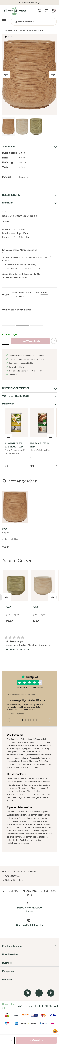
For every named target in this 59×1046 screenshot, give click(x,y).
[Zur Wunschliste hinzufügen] (54, 341)
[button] (6, 37)
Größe (5, 294)
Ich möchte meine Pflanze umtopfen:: (19, 249)
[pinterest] (50, 993)
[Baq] (15, 507)
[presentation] (6, 74)
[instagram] (27, 993)
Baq (16, 30)
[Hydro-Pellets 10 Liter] (42, 422)
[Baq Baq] (15, 585)
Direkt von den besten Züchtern (31, 2)
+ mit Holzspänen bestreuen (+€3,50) (22, 268)
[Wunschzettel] (46, 11)
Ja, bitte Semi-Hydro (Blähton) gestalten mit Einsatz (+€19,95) (27, 259)
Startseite (8, 30)
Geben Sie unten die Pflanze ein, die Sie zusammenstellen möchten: (21, 275)
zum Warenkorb (36, 1040)
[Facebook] (39, 993)
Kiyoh (19, 1006)
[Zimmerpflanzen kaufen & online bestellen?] (15, 11)
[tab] (29, 947)
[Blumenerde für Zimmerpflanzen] (16, 422)
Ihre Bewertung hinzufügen (17, 649)
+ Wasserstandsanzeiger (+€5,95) (20, 264)
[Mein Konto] (39, 11)
